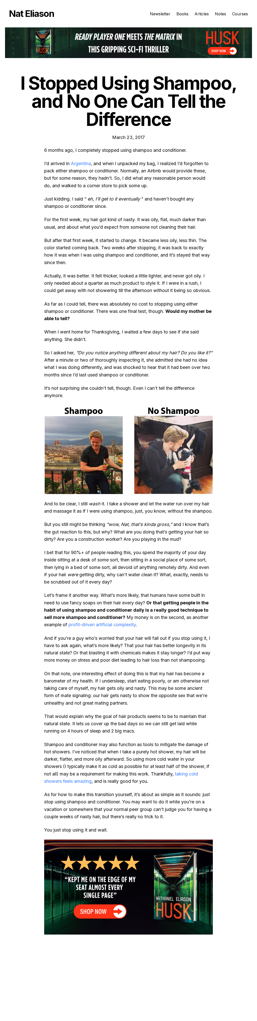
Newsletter (160, 13)
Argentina (81, 163)
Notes (220, 13)
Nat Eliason (31, 13)
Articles (202, 13)
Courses (240, 13)
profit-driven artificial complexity (102, 624)
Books (182, 13)
